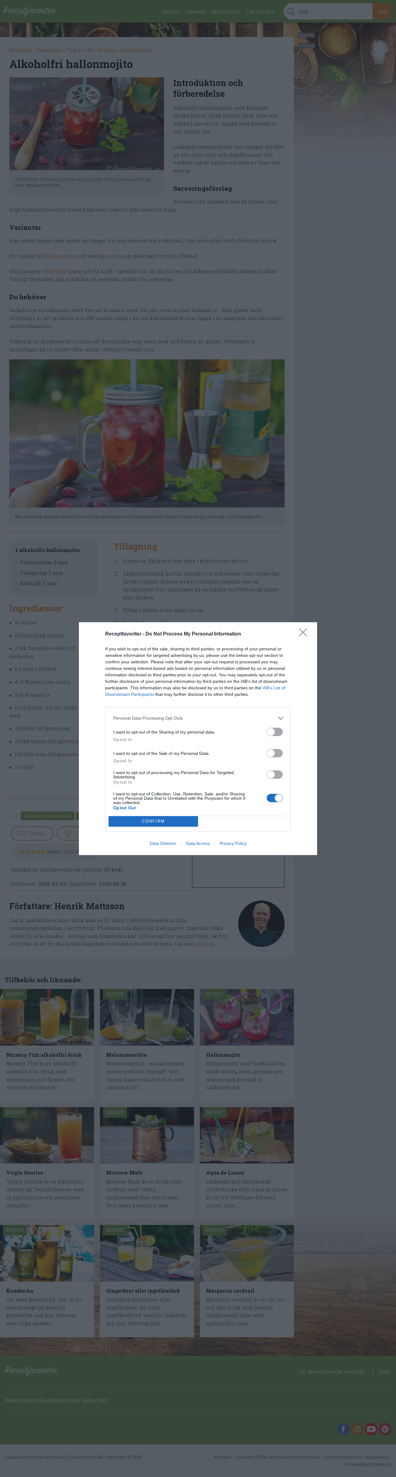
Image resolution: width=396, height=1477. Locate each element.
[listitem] (198, 718)
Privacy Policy (233, 843)
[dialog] (198, 738)
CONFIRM (153, 821)
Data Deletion (163, 843)
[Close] (305, 634)
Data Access (198, 843)
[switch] (275, 732)
